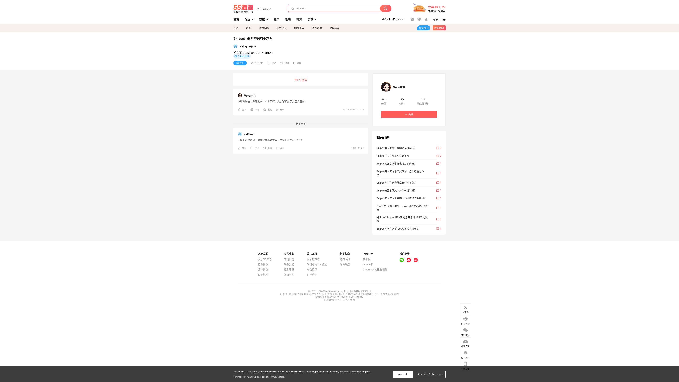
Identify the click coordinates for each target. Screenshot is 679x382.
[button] (263, 9)
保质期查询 (313, 259)
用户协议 (263, 269)
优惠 (247, 19)
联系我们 (289, 264)
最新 (248, 27)
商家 (262, 19)
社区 (235, 27)
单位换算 (312, 269)
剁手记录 (281, 27)
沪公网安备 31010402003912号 (339, 299)
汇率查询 (312, 274)
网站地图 (263, 274)
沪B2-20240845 (335, 294)
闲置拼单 (299, 27)
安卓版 (366, 259)
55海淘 (243, 9)
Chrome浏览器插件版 (375, 269)
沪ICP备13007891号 (290, 294)
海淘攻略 (264, 27)
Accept (402, 374)
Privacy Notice (277, 377)
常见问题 (289, 259)
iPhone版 (368, 264)
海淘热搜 (345, 264)
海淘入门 (345, 259)
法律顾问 (289, 274)
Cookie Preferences (430, 374)
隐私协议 (263, 264)
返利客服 (289, 269)
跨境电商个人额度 (317, 264)
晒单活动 (335, 27)
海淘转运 (317, 27)
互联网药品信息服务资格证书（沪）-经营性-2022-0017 (372, 294)
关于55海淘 (264, 259)
